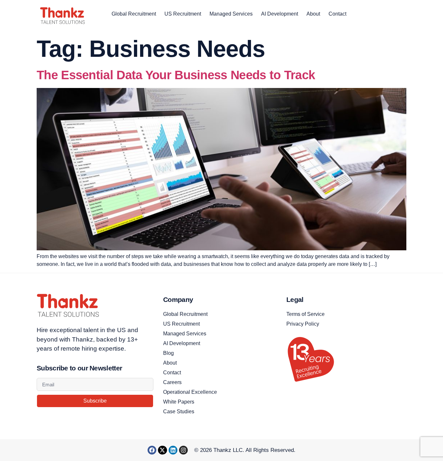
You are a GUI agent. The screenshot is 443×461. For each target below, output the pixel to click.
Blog (168, 353)
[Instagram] (183, 450)
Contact (337, 14)
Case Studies (178, 411)
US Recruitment (182, 14)
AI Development (279, 14)
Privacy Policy (302, 324)
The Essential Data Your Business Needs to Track (176, 75)
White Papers (178, 402)
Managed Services (231, 14)
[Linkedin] (173, 450)
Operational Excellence (190, 392)
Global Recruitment (134, 14)
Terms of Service (305, 314)
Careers (172, 382)
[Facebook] (152, 450)
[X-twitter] (162, 450)
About (313, 14)
